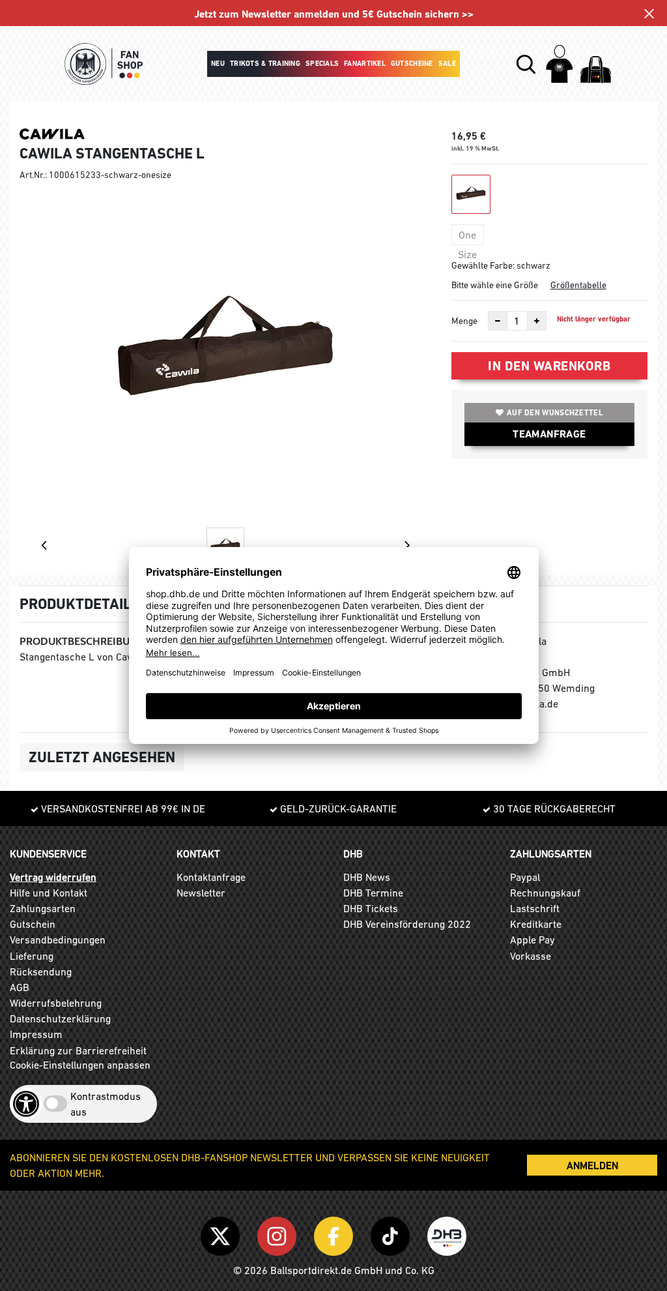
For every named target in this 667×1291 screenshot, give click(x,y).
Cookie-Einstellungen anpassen (80, 1065)
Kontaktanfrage (211, 877)
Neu (218, 63)
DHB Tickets (370, 908)
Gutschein (32, 924)
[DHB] (446, 1234)
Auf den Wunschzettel (555, 412)
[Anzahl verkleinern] (497, 321)
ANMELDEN (592, 1165)
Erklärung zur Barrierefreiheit (78, 1050)
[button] (526, 64)
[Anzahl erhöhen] (536, 321)
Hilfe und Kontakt (48, 892)
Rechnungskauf (545, 892)
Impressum (36, 1034)
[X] (222, 1234)
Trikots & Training (265, 63)
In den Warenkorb (549, 366)
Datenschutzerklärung (60, 1018)
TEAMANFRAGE (549, 434)
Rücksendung (41, 971)
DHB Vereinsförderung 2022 (407, 924)
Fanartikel (365, 63)
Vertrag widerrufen (53, 877)
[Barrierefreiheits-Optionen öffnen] (26, 1104)
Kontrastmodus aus (105, 1104)
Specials (322, 63)
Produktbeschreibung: (83, 641)
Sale (447, 63)
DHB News (366, 877)
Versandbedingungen (58, 939)
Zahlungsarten (43, 908)
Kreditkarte (535, 924)
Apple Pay (532, 939)
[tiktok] (392, 1234)
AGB (19, 987)
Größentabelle (578, 285)
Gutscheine (412, 63)
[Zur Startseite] (103, 64)
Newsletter (201, 892)
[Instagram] (279, 1234)
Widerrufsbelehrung (56, 1003)
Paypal (525, 877)
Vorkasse (530, 956)
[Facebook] (336, 1234)
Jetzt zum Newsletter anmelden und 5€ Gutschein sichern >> (334, 14)
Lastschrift (535, 908)
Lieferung (31, 956)
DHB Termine (373, 892)
